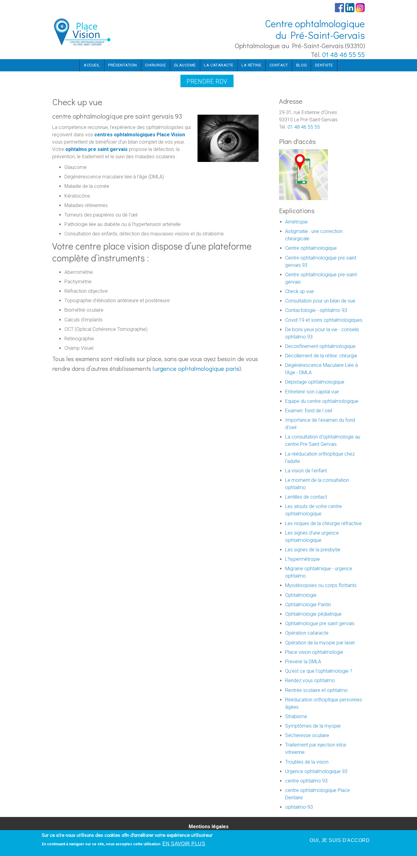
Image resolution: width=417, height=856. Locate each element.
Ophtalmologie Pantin (308, 604)
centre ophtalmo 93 (306, 781)
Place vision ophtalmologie (314, 652)
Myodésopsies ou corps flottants (321, 585)
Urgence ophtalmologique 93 (316, 771)
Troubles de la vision (306, 762)
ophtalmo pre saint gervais (96, 149)
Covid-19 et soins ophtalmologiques (323, 320)
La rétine (251, 65)
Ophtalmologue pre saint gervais (319, 623)
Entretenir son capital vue (312, 392)
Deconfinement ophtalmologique (320, 346)
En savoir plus (183, 843)
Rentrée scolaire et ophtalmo (316, 690)
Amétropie (296, 222)
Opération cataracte (306, 633)
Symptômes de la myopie (313, 726)
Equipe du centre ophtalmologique (321, 401)
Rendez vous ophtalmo (310, 680)
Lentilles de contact (306, 497)
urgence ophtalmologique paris (196, 368)
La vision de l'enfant (306, 471)
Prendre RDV (207, 81)
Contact (279, 65)
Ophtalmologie (301, 595)
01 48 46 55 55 (343, 54)
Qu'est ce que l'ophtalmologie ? (318, 671)
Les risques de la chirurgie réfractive (323, 523)
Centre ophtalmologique (311, 248)
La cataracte (218, 65)
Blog (301, 65)
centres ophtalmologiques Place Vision (139, 135)
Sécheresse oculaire (307, 735)
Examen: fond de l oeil (308, 411)
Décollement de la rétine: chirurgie (321, 356)
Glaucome (185, 65)
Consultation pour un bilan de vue (320, 301)
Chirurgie (155, 65)
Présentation (122, 65)
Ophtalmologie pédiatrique (313, 614)
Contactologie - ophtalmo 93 (316, 310)
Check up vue (299, 291)
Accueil (92, 65)
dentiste (324, 65)
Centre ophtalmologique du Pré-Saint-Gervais (315, 29)
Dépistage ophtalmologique (314, 382)
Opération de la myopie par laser (320, 643)
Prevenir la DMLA (303, 661)
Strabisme (296, 716)
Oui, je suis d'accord (340, 840)
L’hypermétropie (302, 559)
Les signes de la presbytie (312, 550)
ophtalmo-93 (299, 807)
